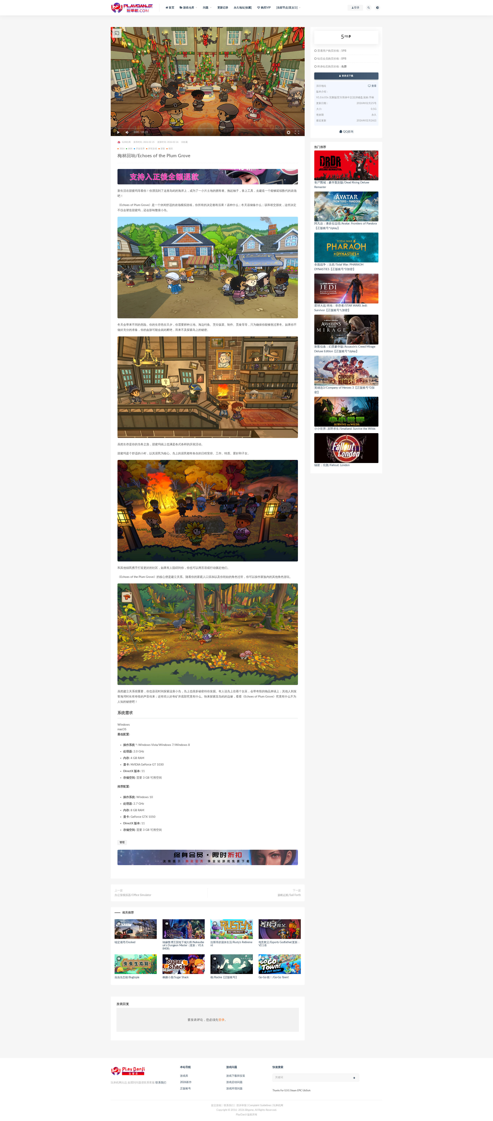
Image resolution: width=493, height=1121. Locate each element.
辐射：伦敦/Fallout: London (332, 465)
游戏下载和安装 (235, 1076)
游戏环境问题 (234, 1088)
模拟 (171, 149)
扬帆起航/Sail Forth (289, 895)
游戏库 (184, 1076)
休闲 (130, 149)
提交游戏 (216, 1105)
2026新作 (186, 1082)
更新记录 (222, 7)
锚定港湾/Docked (125, 942)
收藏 (185, 142)
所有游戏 (152, 149)
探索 (163, 149)
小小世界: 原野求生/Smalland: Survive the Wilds (345, 428)
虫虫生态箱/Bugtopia (127, 977)
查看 (373, 86)
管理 (122, 842)
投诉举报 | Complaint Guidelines (253, 1105)
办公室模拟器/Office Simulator (133, 895)
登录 (221, 1019)
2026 (122, 149)
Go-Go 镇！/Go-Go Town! (274, 977)
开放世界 (140, 149)
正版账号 (185, 1088)
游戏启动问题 (234, 1082)
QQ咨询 (347, 131)
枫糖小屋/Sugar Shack (176, 977)
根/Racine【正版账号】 (224, 977)
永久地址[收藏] (243, 7)
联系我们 (160, 1082)
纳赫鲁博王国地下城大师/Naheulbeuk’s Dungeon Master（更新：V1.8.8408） (183, 945)
